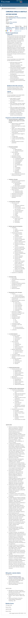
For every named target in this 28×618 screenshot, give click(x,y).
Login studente (19, 0)
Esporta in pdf (18, 30)
